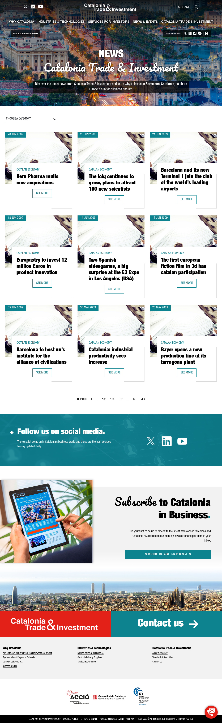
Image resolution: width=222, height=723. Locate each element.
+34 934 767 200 (185, 719)
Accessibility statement (112, 719)
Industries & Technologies (61, 22)
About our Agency (160, 653)
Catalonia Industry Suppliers (90, 657)
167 (121, 400)
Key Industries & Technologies (91, 653)
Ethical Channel (89, 719)
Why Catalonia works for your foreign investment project (27, 653)
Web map (130, 719)
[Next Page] (143, 398)
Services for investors (108, 22)
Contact (183, 7)
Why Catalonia (21, 22)
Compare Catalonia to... (13, 662)
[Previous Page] (81, 398)
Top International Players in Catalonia (19, 657)
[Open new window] (211, 712)
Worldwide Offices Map (162, 657)
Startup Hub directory (87, 662)
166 (113, 400)
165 (105, 400)
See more (44, 194)
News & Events (145, 22)
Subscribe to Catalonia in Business (168, 554)
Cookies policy (70, 719)
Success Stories (10, 666)
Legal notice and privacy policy (45, 719)
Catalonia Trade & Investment (187, 22)
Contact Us (157, 662)
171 (136, 400)
